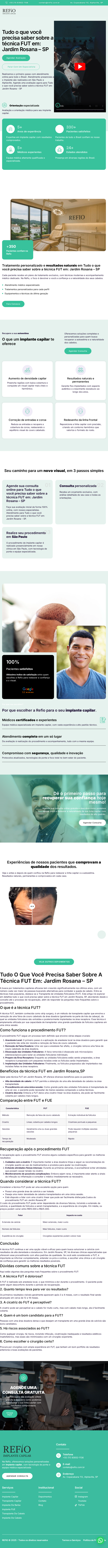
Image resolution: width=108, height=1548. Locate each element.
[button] (100, 1540)
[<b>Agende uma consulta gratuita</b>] (23, 1378)
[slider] (32, 906)
